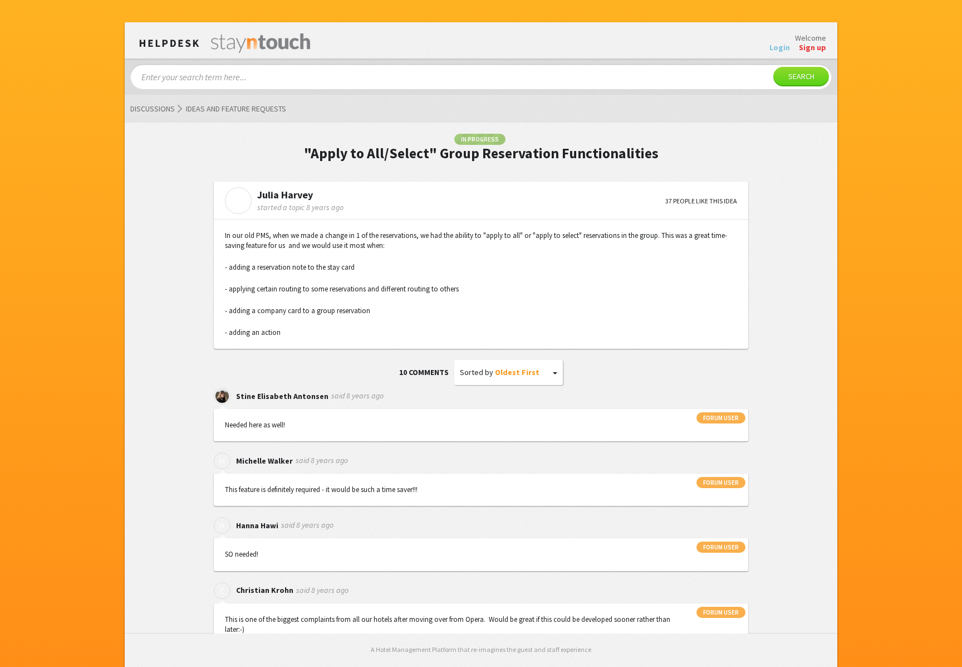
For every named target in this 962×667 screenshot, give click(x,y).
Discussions (152, 109)
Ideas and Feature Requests (236, 109)
